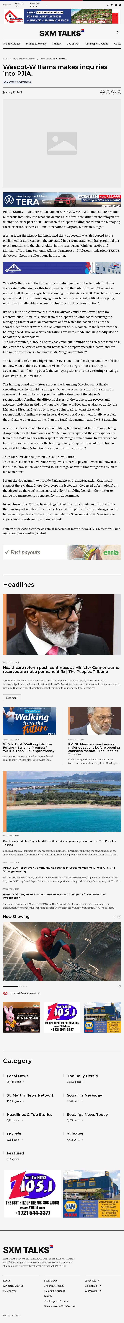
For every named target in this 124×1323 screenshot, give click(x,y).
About (6, 1280)
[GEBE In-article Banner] (62, 268)
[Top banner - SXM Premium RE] (62, 16)
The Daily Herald (10, 43)
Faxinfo (56, 43)
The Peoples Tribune (96, 43)
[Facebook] (112, 5)
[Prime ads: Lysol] (21, 1017)
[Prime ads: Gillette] (62, 1017)
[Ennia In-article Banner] (62, 552)
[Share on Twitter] (113, 92)
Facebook (90, 1280)
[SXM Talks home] (61, 32)
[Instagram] (116, 5)
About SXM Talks (19, 4)
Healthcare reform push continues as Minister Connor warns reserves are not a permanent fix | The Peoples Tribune (61, 669)
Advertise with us (13, 1285)
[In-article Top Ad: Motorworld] (62, 199)
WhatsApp (91, 1291)
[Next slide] (119, 917)
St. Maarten (9, 1291)
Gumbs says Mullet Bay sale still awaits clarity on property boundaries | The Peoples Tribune (59, 843)
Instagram (91, 1285)
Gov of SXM (73, 43)
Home (5, 58)
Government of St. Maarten (59, 1306)
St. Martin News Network (24, 58)
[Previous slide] (114, 917)
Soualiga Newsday (36, 43)
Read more (13, 697)
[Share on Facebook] (108, 92)
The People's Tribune (56, 1301)
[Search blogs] (107, 5)
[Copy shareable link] (102, 92)
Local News (50, 1280)
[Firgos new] (102, 1017)
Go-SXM (118, 43)
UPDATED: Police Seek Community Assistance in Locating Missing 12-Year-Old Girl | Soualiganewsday (59, 869)
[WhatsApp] (120, 5)
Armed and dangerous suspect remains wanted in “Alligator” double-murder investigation (54, 896)
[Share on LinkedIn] (119, 92)
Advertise (7, 5)
